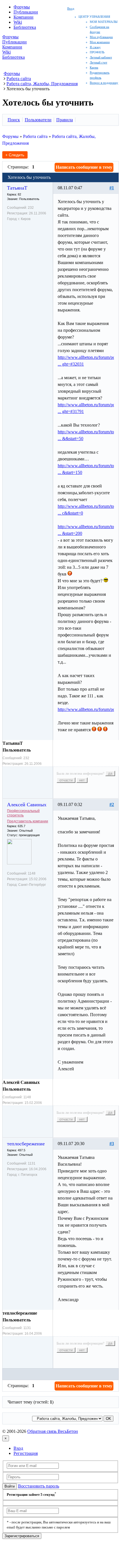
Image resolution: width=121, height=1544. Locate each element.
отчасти (66, 780)
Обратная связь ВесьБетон (52, 1431)
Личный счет (98, 62)
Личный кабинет (101, 57)
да (110, 773)
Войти (10, 1486)
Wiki (18, 22)
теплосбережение (26, 1144)
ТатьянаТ (17, 188)
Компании (23, 17)
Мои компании (100, 42)
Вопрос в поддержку (104, 82)
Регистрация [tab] (26, 1453)
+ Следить (14, 155)
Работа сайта (35, 136)
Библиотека (25, 27)
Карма (94, 67)
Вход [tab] (18, 1448)
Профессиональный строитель (23, 813)
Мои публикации (101, 37)
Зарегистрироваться (22, 1536)
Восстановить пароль (38, 1486)
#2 (111, 804)
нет (82, 780)
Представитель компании (27, 821)
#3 (111, 1143)
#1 (111, 187)
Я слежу (95, 47)
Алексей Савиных (26, 804)
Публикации (26, 12)
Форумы (22, 7)
